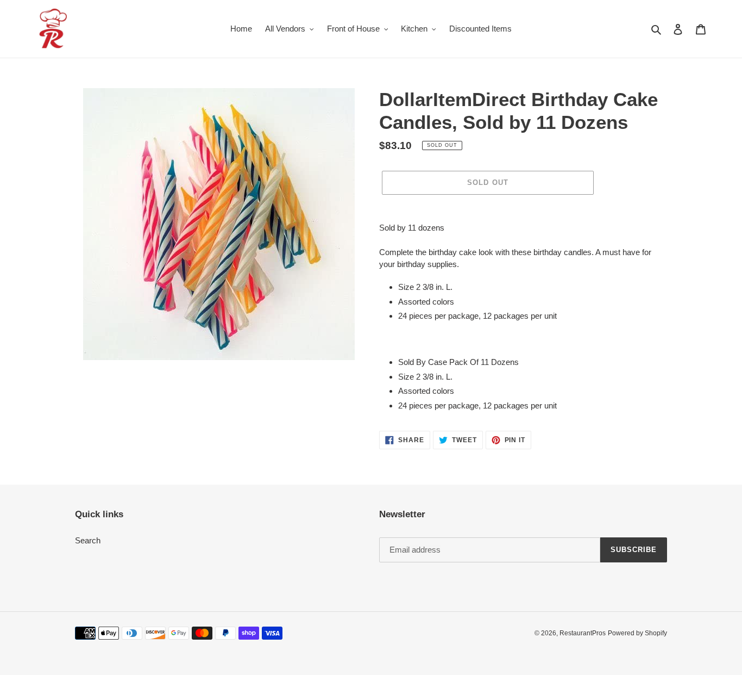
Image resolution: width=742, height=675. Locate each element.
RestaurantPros (582, 633)
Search (87, 540)
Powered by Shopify (637, 633)
